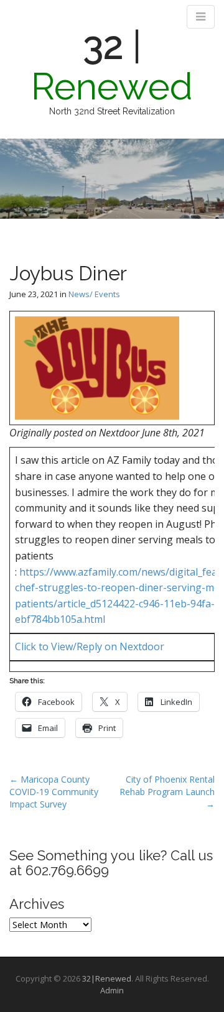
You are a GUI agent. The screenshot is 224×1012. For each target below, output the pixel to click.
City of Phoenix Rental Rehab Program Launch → (167, 791)
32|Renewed (106, 978)
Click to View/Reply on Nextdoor (89, 646)
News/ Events (94, 294)
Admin (112, 990)
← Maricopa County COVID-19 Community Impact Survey (53, 791)
